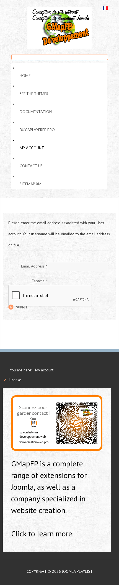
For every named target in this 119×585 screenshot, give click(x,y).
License (15, 379)
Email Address (34, 266)
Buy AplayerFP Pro (37, 130)
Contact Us (31, 166)
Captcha (39, 280)
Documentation (36, 111)
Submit (21, 307)
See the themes (34, 93)
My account (32, 148)
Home (25, 75)
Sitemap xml (31, 184)
